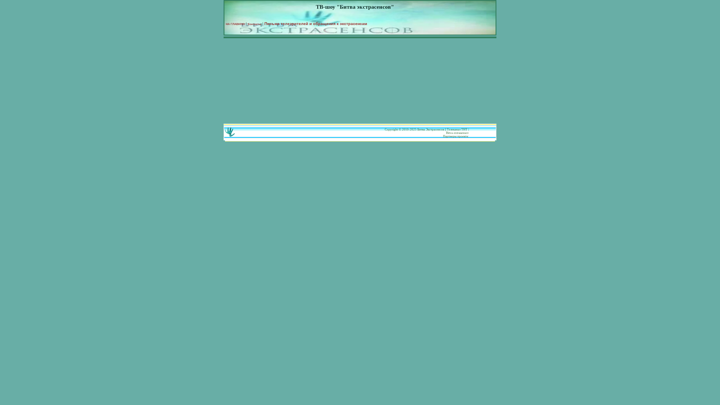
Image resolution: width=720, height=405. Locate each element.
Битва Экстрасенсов (430, 129)
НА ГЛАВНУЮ (235, 24)
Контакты (254, 24)
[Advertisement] (360, 81)
